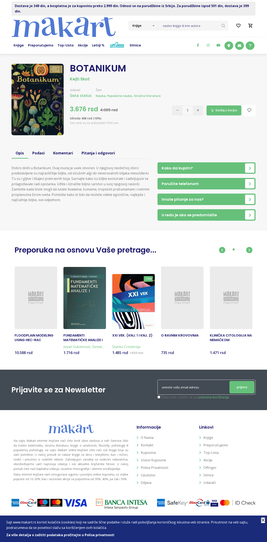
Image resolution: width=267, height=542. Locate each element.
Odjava (146, 483)
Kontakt (147, 445)
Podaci (38, 152)
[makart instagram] (208, 45)
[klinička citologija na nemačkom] (231, 298)
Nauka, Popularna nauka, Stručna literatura (128, 96)
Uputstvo (148, 475)
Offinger (210, 468)
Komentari (63, 152)
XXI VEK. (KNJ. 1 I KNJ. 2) (132, 335)
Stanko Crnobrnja (126, 346)
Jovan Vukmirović (77, 346)
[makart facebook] (198, 45)
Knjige (208, 438)
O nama (147, 438)
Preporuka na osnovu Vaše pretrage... (85, 250)
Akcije (207, 460)
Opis (20, 152)
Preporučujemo (215, 445)
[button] (222, 250)
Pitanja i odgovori (98, 152)
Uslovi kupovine (153, 460)
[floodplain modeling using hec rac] (36, 298)
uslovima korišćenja (213, 397)
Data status (81, 95)
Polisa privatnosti (154, 468)
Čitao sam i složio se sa (195, 397)
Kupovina (148, 453)
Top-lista (211, 453)
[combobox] (143, 26)
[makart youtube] (218, 45)
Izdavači (209, 483)
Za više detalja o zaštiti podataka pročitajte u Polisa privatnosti (60, 535)
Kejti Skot (80, 79)
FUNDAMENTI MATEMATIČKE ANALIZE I (83, 337)
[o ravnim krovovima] (182, 298)
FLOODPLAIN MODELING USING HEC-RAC (34, 337)
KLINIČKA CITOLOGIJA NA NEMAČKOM (231, 337)
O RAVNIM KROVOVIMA (180, 335)
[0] (251, 26)
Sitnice (208, 475)
